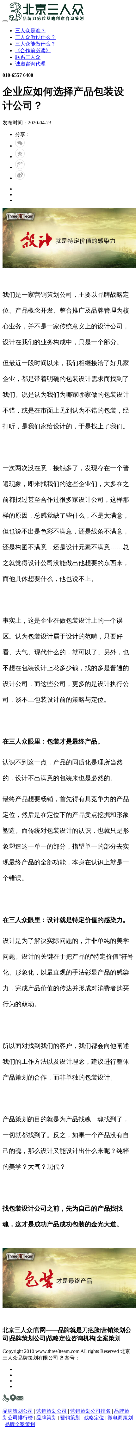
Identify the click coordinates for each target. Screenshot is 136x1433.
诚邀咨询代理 (30, 63)
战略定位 (94, 1417)
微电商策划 (120, 1417)
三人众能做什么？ (35, 44)
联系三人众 (27, 57)
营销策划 (70, 1417)
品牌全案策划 (20, 1424)
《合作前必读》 (33, 50)
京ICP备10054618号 (101, 1358)
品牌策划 (46, 1417)
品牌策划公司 (18, 1411)
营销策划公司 (51, 1411)
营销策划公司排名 (90, 1411)
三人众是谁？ (30, 30)
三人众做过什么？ (35, 37)
